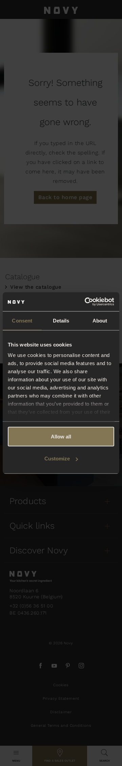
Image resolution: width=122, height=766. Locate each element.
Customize (57, 458)
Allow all (61, 436)
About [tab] (100, 320)
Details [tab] (61, 320)
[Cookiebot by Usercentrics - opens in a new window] (86, 301)
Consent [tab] (22, 320)
